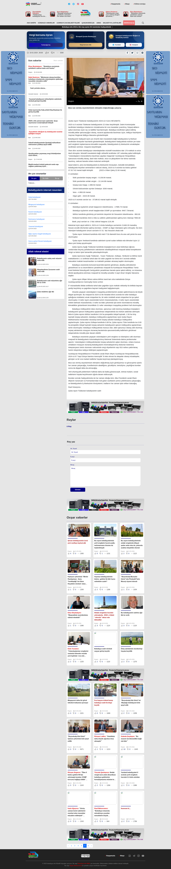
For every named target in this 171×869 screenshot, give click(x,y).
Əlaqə (127, 4)
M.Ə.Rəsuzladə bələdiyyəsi (38, 241)
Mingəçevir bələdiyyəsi (36, 197)
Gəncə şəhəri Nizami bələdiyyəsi (40, 234)
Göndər (78, 489)
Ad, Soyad (73, 448)
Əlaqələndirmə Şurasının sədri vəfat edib (48, 259)
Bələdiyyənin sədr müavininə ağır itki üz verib (49, 270)
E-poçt (72, 456)
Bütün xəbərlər (58, 60)
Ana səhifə (31, 23)
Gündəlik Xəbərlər (46, 23)
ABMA (98, 23)
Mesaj (72, 465)
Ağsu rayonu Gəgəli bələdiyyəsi (39, 226)
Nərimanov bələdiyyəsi (36, 212)
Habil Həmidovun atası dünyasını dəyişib (49, 292)
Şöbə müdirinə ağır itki (45, 280)
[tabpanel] (105, 407)
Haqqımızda (115, 4)
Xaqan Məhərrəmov (76, 865)
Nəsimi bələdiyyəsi (35, 204)
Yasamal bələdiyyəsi (35, 219)
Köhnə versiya (139, 4)
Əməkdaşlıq (129, 23)
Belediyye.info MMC (84, 863)
